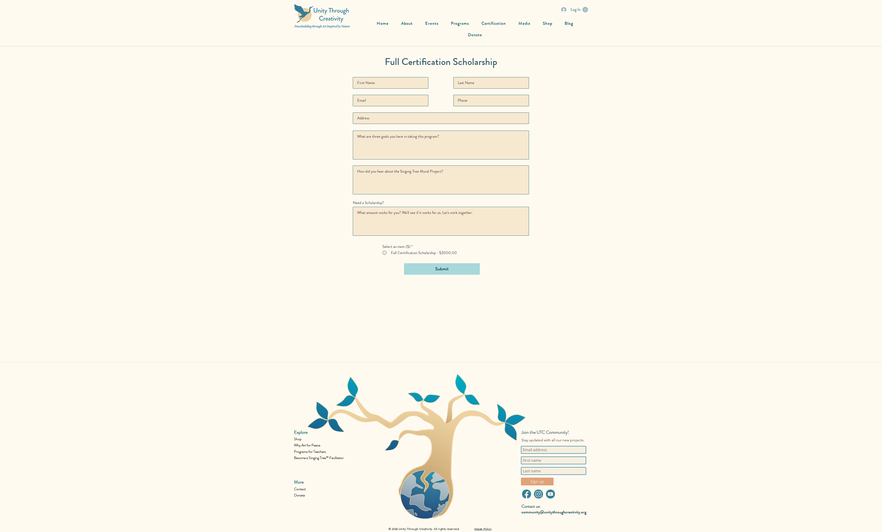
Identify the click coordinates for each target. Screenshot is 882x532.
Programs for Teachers (310, 451)
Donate (299, 495)
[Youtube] (550, 494)
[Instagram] (538, 494)
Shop (298, 439)
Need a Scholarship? (368, 203)
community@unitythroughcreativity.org (553, 512)
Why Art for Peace (307, 445)
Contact (300, 489)
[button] (585, 9)
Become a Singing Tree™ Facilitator (319, 457)
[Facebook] (526, 494)
